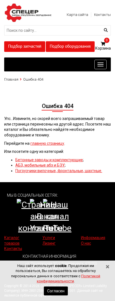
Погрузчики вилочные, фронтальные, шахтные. (58, 170)
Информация (93, 237)
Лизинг (49, 243)
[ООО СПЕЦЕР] (28, 5)
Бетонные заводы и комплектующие (49, 160)
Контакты (102, 15)
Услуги (48, 237)
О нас (86, 243)
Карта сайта (77, 15)
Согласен (55, 291)
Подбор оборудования (70, 47)
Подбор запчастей (24, 47)
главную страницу (47, 143)
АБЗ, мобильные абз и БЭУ (40, 165)
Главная (11, 79)
